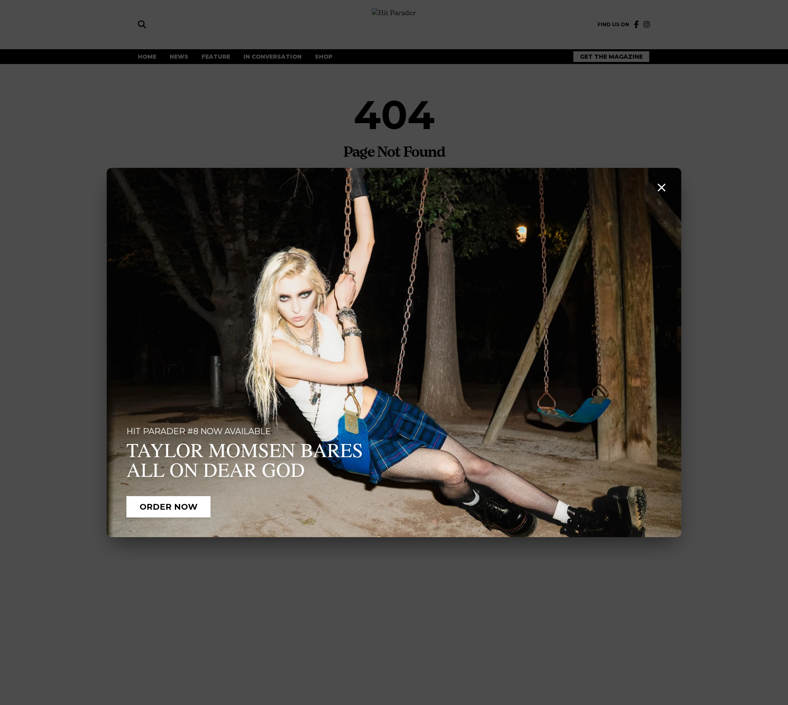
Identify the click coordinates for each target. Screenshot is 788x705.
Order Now (168, 507)
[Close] (661, 187)
